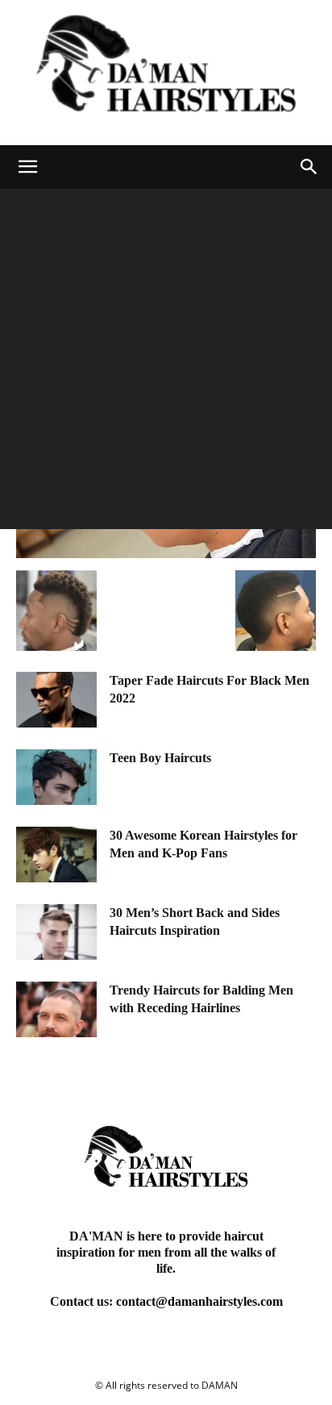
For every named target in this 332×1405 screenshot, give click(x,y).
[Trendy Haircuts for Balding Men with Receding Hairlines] (56, 1009)
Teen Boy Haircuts (160, 758)
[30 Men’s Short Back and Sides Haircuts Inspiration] (56, 932)
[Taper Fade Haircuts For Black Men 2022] (56, 700)
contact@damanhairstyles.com (199, 1301)
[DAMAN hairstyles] (166, 72)
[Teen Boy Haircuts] (56, 777)
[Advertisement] (166, 363)
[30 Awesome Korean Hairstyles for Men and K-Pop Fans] (56, 854)
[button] (27, 167)
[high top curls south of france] (166, 554)
